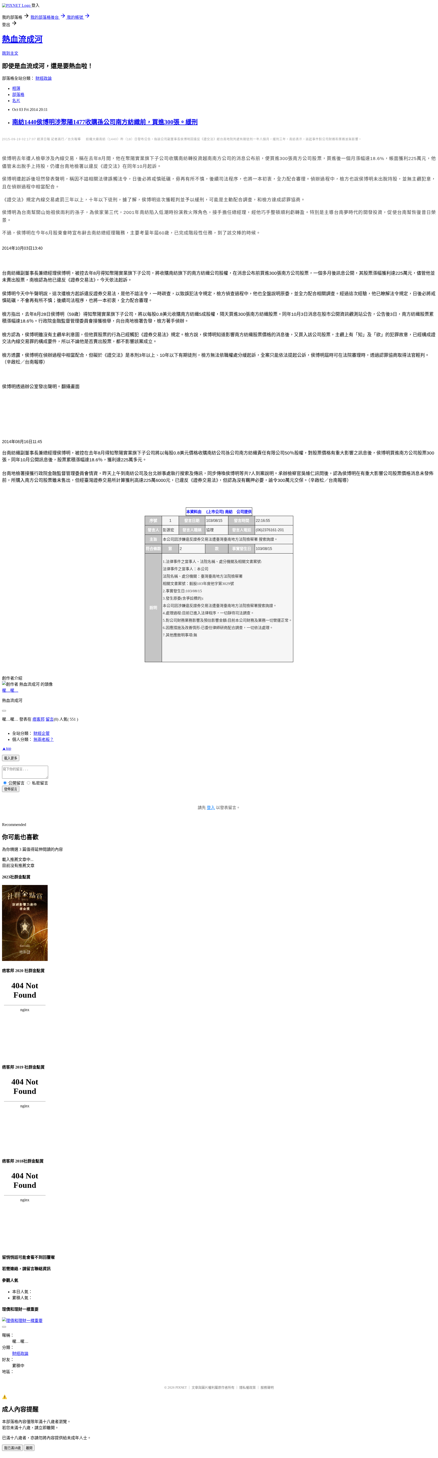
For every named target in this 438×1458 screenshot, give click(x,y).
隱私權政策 (247, 1387)
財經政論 (43, 78)
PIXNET (181, 1387)
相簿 (16, 88)
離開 (29, 1448)
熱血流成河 (22, 39)
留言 (50, 719)
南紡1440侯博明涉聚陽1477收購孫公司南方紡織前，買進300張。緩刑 (105, 122)
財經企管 (41, 733)
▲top (6, 748)
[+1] (79, 249)
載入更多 (10, 758)
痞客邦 (38, 719)
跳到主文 (10, 53)
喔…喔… (10, 690)
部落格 (18, 94)
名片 (16, 100)
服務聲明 (267, 1387)
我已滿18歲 (12, 1448)
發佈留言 (10, 789)
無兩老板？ (43, 739)
